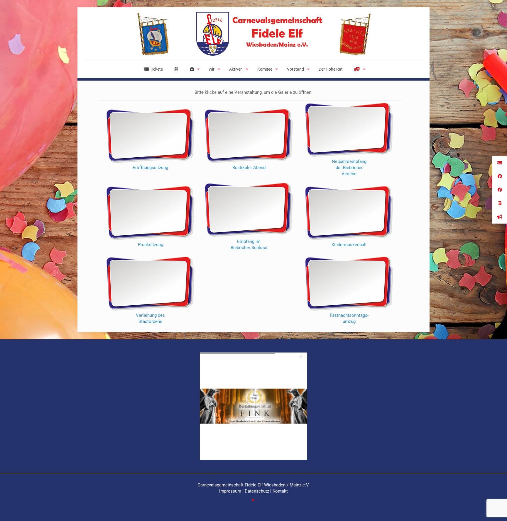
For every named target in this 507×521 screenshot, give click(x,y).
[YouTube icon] (253, 500)
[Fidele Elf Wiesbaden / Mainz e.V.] (253, 33)
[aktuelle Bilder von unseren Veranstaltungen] (193, 69)
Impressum (230, 491)
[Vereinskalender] (176, 69)
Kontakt (280, 491)
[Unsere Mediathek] (359, 69)
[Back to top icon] (479, 509)
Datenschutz (257, 491)
